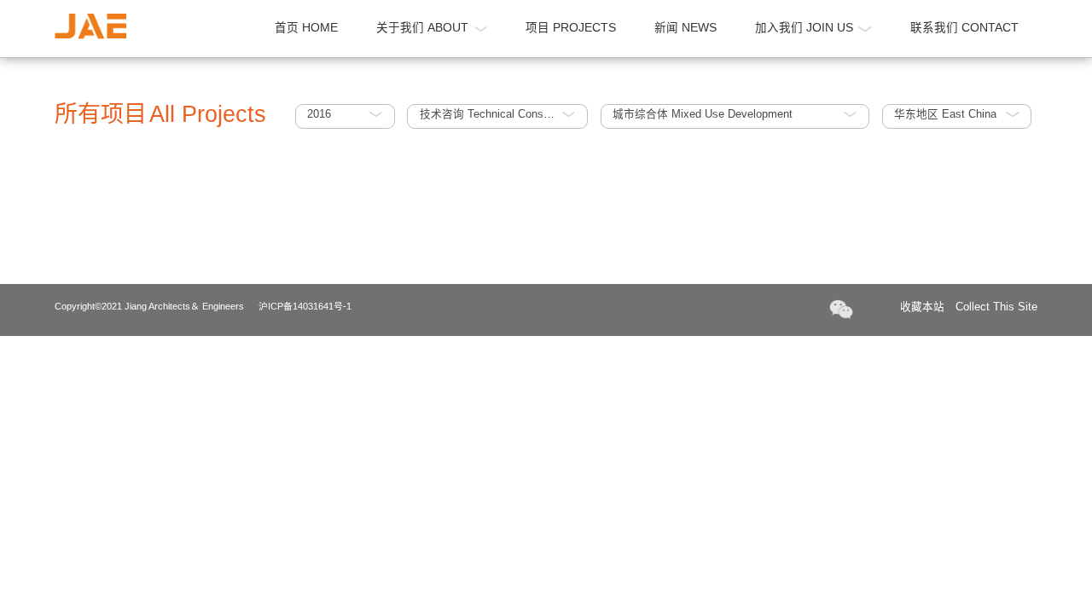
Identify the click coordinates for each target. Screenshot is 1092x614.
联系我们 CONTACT (964, 27)
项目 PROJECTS (571, 27)
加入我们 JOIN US (804, 27)
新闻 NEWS (685, 27)
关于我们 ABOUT (422, 27)
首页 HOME (306, 27)
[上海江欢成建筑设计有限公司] (90, 26)
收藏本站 (969, 307)
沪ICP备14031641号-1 (304, 306)
